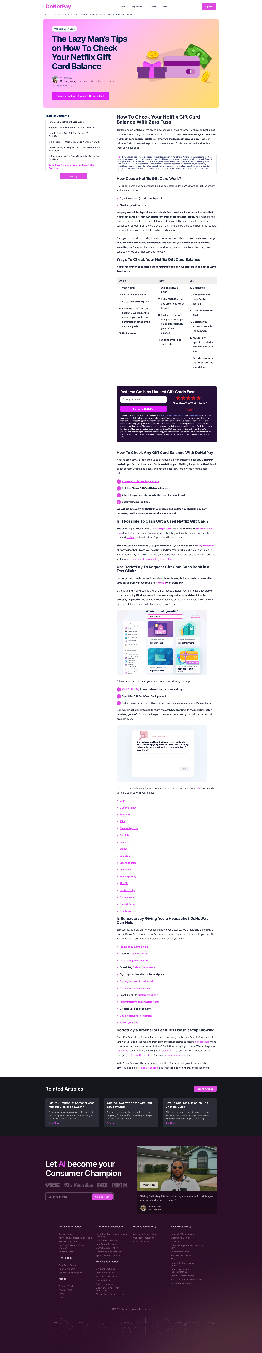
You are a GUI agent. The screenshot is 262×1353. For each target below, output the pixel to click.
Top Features (137, 6)
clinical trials (202, 1041)
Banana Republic (129, 828)
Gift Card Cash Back (64, 29)
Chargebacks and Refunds (109, 1251)
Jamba (123, 848)
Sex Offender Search (181, 1283)
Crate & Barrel (127, 904)
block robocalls (149, 1067)
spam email (166, 1050)
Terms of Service (67, 1286)
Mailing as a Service (180, 1237)
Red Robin (125, 869)
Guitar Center (127, 897)
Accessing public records (134, 960)
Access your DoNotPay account (140, 481)
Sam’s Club (126, 842)
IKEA (122, 821)
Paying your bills (129, 1022)
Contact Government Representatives (181, 1270)
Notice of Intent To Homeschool (186, 1279)
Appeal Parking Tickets (144, 1234)
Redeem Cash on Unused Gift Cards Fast (80, 96)
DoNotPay (58, 6)
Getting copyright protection (136, 1015)
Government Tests (180, 1251)
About (164, 6)
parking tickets (140, 953)
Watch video (149, 1184)
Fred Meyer (126, 911)
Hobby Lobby (127, 890)
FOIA (173, 1259)
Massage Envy (128, 876)
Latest (153, 6)
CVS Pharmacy (128, 807)
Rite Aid (124, 883)
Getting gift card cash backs (135, 987)
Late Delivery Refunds (107, 1240)
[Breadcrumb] (46, 14)
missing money (172, 1055)
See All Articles (205, 1088)
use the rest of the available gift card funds (150, 559)
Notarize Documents (181, 1255)
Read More (53, 1123)
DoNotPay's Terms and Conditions (172, 415)
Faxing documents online (134, 946)
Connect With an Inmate (183, 1234)
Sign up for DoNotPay (144, 409)
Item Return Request (106, 1244)
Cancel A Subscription (107, 1248)
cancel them (123, 1050)
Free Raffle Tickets (105, 1272)
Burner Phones (66, 1234)
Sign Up (209, 6)
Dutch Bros (126, 835)
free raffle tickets (140, 1055)
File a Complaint (141, 1241)
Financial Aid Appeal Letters (110, 1294)
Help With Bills (103, 1280)
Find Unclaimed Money (107, 1276)
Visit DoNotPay (131, 689)
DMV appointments (144, 967)
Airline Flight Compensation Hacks (75, 1237)
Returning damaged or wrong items (139, 1001)
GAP (122, 800)
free (200, 788)
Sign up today (102, 1196)
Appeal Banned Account (108, 1255)
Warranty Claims (67, 1251)
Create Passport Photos (182, 1275)
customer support (148, 994)
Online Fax (176, 1241)
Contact (62, 1297)
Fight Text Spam (67, 1269)
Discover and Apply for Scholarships (107, 1289)
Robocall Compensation (70, 1272)
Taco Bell (125, 814)
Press (61, 1293)
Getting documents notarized (136, 981)
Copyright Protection (143, 1237)
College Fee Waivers (106, 1284)
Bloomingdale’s (128, 862)
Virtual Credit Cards (68, 1241)
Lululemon (125, 855)
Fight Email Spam (67, 1265)
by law (130, 537)
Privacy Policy (195, 415)
